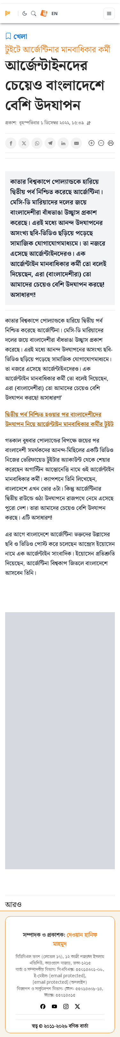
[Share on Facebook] (10, 143)
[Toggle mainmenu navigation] (109, 13)
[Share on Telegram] (50, 143)
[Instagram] (65, 1006)
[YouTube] (54, 1006)
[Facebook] (42, 1006)
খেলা (20, 36)
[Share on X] (23, 143)
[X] (77, 1006)
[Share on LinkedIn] (63, 143)
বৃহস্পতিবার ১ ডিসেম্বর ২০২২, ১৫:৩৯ (45, 123)
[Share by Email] (76, 143)
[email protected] (67, 976)
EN (55, 14)
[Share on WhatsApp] (37, 143)
